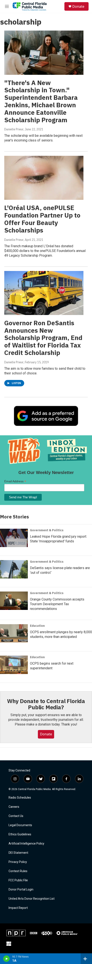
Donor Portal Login (21, 889)
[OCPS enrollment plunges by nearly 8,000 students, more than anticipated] (14, 633)
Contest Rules (18, 871)
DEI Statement (18, 852)
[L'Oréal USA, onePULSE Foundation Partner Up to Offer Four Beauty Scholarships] (43, 178)
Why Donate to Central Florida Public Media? (46, 704)
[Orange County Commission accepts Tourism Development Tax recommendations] (14, 601)
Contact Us (16, 816)
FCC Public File (18, 880)
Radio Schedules (20, 797)
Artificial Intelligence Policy (26, 843)
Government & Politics (47, 530)
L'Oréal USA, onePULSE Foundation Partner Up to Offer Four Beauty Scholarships (42, 218)
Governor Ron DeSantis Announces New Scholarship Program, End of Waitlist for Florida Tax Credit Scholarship (43, 338)
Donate (78, 6)
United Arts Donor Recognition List (32, 898)
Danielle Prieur (14, 129)
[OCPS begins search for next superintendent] (14, 665)
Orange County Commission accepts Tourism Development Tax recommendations (57, 604)
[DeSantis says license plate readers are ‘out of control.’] (14, 569)
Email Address (15, 481)
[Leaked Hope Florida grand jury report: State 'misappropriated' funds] (14, 538)
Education (37, 626)
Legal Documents (20, 825)
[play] (6, 959)
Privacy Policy (18, 862)
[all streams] (86, 958)
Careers (14, 806)
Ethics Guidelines (20, 834)
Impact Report (18, 908)
